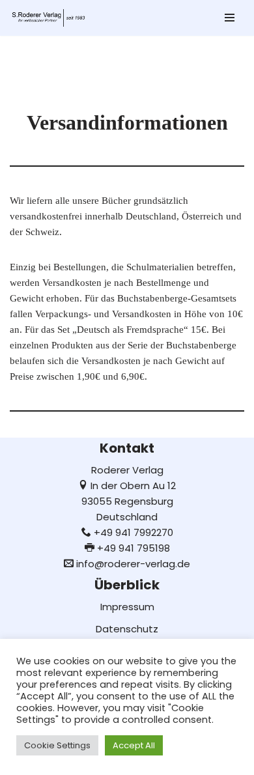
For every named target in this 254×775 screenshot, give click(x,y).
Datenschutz (127, 629)
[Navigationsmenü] (229, 17)
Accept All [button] (134, 745)
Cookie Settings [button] (57, 745)
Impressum (127, 606)
